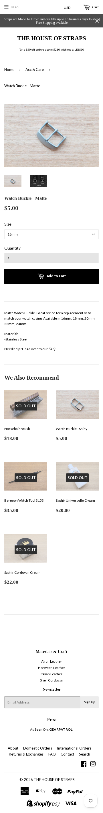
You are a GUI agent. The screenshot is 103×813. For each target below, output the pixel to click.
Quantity (12, 248)
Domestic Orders (37, 748)
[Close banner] (97, 21)
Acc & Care (34, 69)
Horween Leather (51, 667)
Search (84, 754)
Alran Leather (51, 661)
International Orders (74, 748)
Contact (67, 754)
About (13, 748)
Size (7, 224)
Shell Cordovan (51, 680)
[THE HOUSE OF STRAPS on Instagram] (93, 765)
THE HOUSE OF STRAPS (51, 38)
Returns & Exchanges (26, 754)
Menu (16, 7)
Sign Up (89, 702)
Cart (95, 7)
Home (9, 69)
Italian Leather (51, 674)
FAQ (51, 349)
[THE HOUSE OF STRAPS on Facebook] (84, 765)
